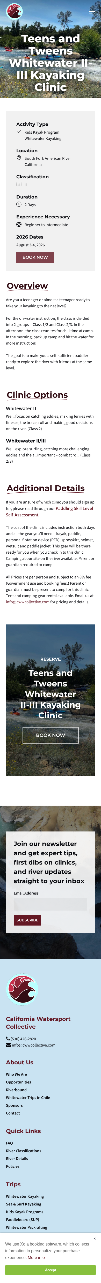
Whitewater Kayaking (25, 1196)
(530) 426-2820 (23, 1039)
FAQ (9, 1143)
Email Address (26, 893)
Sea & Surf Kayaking (23, 1204)
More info (36, 1257)
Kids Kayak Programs (24, 1212)
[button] (92, 11)
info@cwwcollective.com (27, 602)
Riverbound (16, 1090)
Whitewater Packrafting (26, 1227)
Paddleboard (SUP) (22, 1220)
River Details (17, 1159)
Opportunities (18, 1082)
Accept (50, 1270)
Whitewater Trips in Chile (28, 1098)
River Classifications (23, 1151)
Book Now (35, 257)
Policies (12, 1166)
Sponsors (14, 1105)
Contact (13, 1113)
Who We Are (16, 1074)
